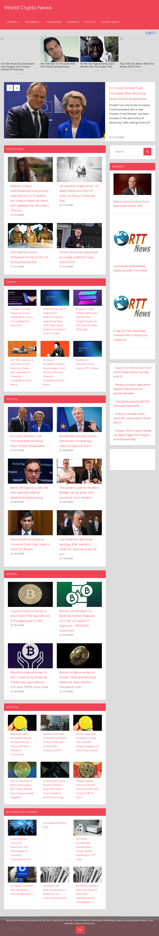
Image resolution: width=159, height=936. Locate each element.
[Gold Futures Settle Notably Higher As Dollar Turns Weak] (132, 225)
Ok (80, 929)
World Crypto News (28, 8)
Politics (90, 22)
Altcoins (12, 708)
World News (110, 22)
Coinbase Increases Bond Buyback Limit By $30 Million (21, 891)
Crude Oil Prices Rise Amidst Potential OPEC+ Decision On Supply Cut (130, 336)
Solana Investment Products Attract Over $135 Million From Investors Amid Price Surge (54, 790)
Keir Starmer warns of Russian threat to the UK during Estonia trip (29, 258)
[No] (155, 926)
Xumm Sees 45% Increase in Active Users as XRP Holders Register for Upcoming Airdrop (87, 743)
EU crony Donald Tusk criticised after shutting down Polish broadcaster (27, 442)
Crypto (12, 22)
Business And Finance (21, 812)
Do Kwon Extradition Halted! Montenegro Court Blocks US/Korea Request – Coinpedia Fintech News (54, 373)
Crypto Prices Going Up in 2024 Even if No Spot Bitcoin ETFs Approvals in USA (30, 617)
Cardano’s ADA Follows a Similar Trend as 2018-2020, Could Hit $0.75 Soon (87, 790)
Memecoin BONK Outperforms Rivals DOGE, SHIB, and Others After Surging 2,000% (54, 743)
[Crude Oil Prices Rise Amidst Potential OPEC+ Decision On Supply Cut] (132, 289)
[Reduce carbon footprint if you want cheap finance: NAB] (132, 176)
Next (17, 88)
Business (31, 22)
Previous (10, 88)
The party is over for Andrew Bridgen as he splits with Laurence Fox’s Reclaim (79, 493)
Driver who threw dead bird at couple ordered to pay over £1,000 (78, 258)
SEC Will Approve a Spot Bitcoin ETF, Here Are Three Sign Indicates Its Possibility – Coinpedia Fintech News (21, 373)
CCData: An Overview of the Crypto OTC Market (87, 365)
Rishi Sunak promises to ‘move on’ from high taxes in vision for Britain (30, 545)
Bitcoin (11, 575)
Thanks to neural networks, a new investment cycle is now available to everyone (21, 318)
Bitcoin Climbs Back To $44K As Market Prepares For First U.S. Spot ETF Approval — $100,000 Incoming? (77, 621)
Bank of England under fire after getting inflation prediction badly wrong (29, 493)
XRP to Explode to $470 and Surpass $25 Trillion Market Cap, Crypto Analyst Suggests (22, 790)
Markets (73, 22)
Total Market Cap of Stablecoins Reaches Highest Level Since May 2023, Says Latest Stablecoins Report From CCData (54, 322)
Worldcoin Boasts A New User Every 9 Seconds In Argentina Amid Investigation (87, 895)
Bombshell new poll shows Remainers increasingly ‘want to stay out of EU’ (78, 442)
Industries (54, 22)
